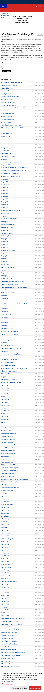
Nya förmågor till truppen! (8, 224)
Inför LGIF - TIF (5, 499)
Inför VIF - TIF (4, 413)
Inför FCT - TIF (5, 385)
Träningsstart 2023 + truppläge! (10, 482)
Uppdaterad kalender (7, 658)
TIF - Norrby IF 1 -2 (6, 374)
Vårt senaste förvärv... (7, 233)
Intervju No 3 (4, 317)
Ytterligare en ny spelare (8, 148)
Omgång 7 (4, 258)
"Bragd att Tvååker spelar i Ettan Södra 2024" (14, 368)
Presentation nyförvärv (7, 473)
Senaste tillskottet (6, 153)
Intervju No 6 (4, 298)
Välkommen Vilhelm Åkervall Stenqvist (12, 664)
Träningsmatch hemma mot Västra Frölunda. (14, 287)
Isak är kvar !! (4, 145)
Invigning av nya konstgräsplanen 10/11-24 (13, 170)
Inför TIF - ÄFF (5, 604)
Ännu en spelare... (6, 337)
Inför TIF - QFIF (5, 556)
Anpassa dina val (7, 684)
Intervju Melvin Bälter (7, 442)
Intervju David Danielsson (8, 433)
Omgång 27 (4, 190)
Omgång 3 (4, 275)
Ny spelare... (4, 342)
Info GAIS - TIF (5, 610)
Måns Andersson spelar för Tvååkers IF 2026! (14, 108)
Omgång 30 (4, 179)
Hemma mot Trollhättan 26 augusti (11, 382)
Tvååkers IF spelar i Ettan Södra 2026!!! (12, 128)
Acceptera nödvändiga (19, 688)
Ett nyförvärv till (5, 165)
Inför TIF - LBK (5, 615)
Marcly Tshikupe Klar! (7, 88)
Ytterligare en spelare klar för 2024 (11, 348)
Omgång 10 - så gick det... (8, 250)
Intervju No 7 (4, 295)
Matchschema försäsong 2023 (10, 468)
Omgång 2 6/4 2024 (6, 278)
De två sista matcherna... (8, 362)
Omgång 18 (4, 221)
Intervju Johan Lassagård (8, 649)
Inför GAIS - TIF (5, 607)
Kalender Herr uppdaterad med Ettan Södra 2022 (15, 618)
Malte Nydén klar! (6, 94)
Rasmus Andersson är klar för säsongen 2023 (14, 479)
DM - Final (4, 527)
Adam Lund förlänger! (7, 113)
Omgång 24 (4, 199)
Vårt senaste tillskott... (7, 328)
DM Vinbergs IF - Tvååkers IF (9, 379)
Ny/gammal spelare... (7, 133)
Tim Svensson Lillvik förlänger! (10, 487)
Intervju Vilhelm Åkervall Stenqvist (10, 644)
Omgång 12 (4, 244)
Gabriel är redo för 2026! (8, 102)
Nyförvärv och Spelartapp (8, 490)
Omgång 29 (4, 182)
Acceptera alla (35, 688)
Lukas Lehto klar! (6, 91)
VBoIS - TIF (4, 459)
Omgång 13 (4, 241)
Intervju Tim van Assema (8, 450)
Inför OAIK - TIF (5, 522)
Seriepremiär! (5, 422)
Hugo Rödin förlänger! (7, 116)
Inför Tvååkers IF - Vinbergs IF (17, 34)
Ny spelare (4, 159)
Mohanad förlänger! (6, 99)
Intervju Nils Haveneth (7, 436)
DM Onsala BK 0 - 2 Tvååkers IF (10, 331)
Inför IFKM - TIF (5, 547)
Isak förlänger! (5, 516)
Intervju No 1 (4, 325)
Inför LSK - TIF (5, 536)
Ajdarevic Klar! (5, 111)
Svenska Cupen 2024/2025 (8, 219)
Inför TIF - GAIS (5, 533)
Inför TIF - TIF (4, 394)
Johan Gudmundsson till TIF (9, 581)
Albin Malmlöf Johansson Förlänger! (11, 82)
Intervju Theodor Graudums (9, 632)
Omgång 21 (4, 207)
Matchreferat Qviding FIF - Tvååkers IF (12, 624)
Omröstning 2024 (6, 236)
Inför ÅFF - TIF (5, 601)
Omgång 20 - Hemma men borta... (11, 210)
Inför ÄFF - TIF (5, 405)
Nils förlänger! (5, 513)
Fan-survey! (4, 493)
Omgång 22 (4, 204)
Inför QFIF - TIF (5, 587)
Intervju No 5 (4, 308)
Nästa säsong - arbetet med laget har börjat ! (14, 167)
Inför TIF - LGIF (5, 561)
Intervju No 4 (4, 311)
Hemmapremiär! (5, 419)
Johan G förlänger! (6, 485)
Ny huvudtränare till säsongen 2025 (11, 176)
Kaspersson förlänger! (7, 119)
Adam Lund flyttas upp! (8, 453)
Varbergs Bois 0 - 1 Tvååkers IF (10, 334)
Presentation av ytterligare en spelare (11, 162)
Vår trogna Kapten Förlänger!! (9, 85)
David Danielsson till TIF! (8, 476)
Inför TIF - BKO (5, 524)
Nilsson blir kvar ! (6, 136)
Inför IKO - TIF (5, 593)
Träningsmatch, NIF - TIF (8, 465)
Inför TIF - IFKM (5, 576)
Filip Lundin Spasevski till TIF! (9, 470)
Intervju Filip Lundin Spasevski (10, 448)
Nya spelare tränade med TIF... (9, 365)
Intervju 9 (3, 270)
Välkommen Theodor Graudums (10, 667)
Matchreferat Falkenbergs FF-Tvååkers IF (13, 652)
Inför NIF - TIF (5, 391)
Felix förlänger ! (5, 150)
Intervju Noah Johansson (8, 439)
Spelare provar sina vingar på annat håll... (13, 354)
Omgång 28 (4, 187)
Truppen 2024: (5, 351)
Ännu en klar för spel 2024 (8, 345)
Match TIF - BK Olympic (7, 267)
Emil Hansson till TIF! (7, 661)
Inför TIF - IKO (5, 388)
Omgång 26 (4, 193)
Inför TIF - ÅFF (5, 510)
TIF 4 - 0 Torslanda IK (7, 314)
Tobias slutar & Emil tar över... (9, 359)
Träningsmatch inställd (7, 462)
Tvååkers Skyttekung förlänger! (10, 96)
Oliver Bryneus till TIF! (7, 431)
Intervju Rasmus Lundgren (8, 428)
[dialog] (22, 680)
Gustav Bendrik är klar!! (7, 122)
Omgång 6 (4, 261)
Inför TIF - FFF (5, 541)
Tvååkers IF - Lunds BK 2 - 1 (9, 371)
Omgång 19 (4, 216)
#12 (2, 496)
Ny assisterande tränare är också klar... (12, 173)
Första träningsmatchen (8, 340)
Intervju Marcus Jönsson (8, 635)
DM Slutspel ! (5, 264)
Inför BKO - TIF (5, 408)
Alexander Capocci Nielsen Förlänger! (12, 125)
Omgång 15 (4, 239)
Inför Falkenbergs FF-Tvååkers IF (10, 655)
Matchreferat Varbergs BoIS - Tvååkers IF (13, 630)
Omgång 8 (4, 256)
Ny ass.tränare (5, 185)
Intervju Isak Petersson (7, 647)
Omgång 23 (4, 202)
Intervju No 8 (4, 290)
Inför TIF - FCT (5, 595)
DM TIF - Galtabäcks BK (8, 293)
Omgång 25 (4, 196)
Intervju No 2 (4, 323)
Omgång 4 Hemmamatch (8, 273)
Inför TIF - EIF (4, 416)
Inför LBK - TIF (5, 553)
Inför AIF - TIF (5, 396)
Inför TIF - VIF (4, 550)
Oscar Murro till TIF (6, 564)
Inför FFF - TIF (5, 402)
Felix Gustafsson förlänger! (9, 105)
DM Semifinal (5, 213)
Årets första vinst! (6, 456)
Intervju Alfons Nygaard (8, 445)
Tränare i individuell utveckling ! (10, 284)
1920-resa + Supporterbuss (9, 539)
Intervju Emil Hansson (7, 638)
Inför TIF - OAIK (5, 598)
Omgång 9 (4, 253)
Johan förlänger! (6, 519)
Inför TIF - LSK (5, 399)
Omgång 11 (4, 247)
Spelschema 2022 (6, 627)
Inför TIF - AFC (5, 411)
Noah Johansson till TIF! (8, 504)
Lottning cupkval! (6, 567)
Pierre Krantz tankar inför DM (9, 621)
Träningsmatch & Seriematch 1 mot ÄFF (12, 281)
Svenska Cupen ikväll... (7, 227)
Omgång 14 (4, 230)
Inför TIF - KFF (5, 544)
